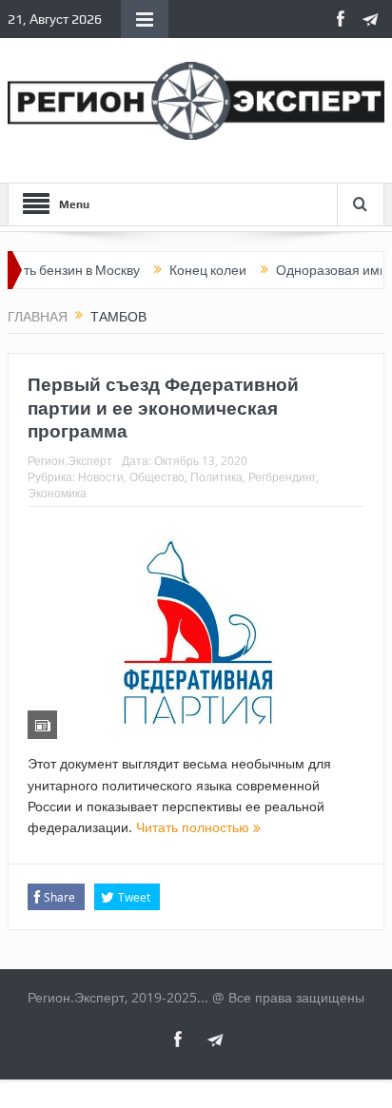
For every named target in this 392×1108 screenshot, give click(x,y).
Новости (101, 476)
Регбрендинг (282, 476)
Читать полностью (194, 827)
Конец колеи (199, 270)
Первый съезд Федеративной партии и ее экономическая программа (163, 407)
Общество (157, 476)
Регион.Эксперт (70, 460)
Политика (216, 476)
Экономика (57, 492)
